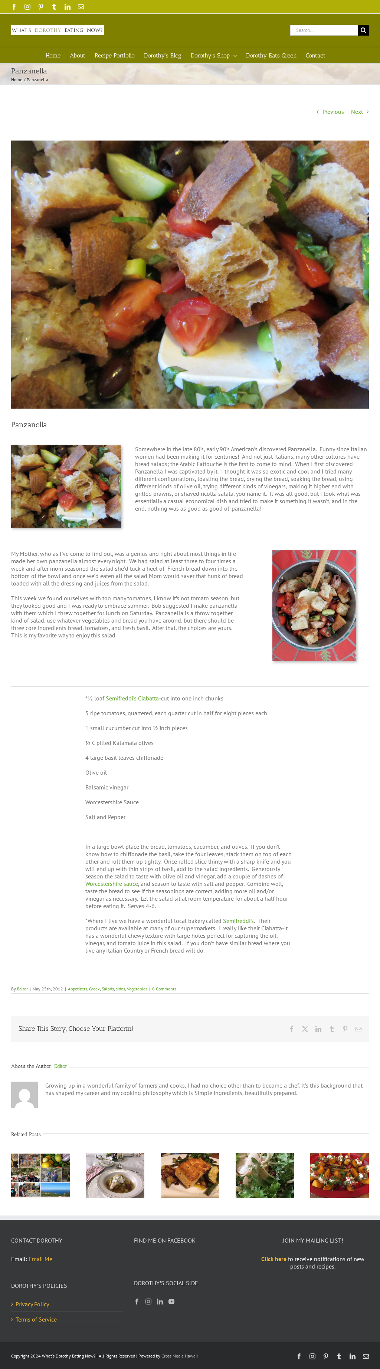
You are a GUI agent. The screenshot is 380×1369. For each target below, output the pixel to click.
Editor (22, 989)
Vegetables (137, 989)
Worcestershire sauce (111, 883)
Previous (333, 111)
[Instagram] (148, 1301)
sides (120, 989)
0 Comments (164, 989)
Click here (273, 1259)
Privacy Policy (32, 1304)
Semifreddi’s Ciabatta (132, 698)
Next (357, 111)
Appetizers (77, 989)
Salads (108, 989)
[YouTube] (171, 1301)
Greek (94, 989)
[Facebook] (137, 1301)
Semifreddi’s (238, 920)
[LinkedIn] (160, 1301)
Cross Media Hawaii (179, 1356)
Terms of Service (36, 1319)
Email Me (40, 1259)
